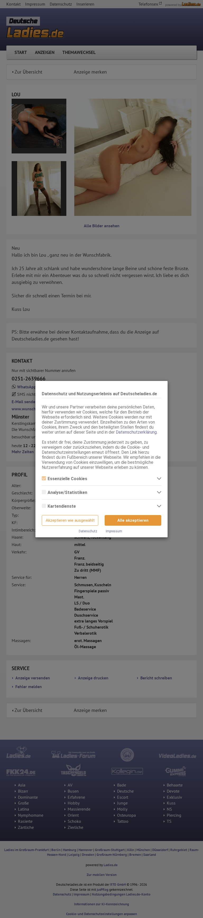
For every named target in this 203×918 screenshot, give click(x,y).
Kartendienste (62, 506)
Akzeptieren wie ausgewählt (70, 520)
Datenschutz (88, 531)
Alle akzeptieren (133, 520)
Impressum (114, 531)
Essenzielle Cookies (67, 478)
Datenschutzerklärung (136, 432)
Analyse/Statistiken (67, 492)
